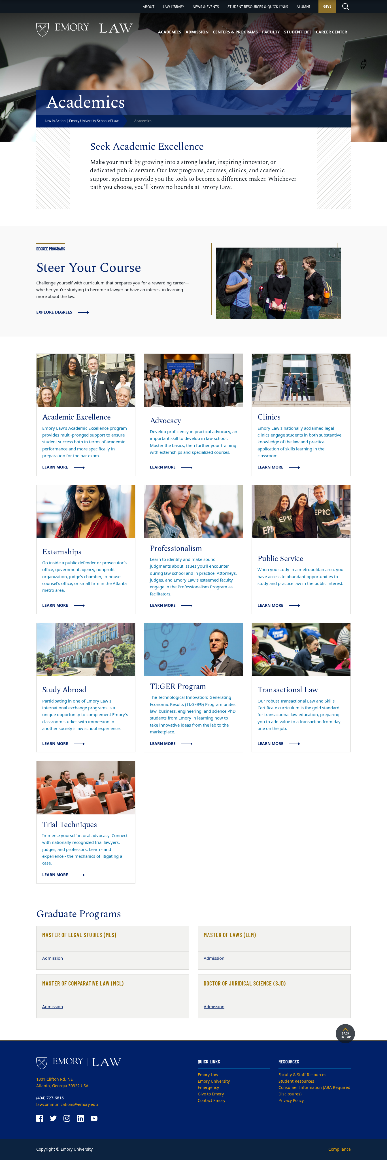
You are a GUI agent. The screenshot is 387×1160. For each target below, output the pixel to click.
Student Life (298, 32)
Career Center (331, 32)
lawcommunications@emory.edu (67, 1105)
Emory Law (208, 1075)
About (148, 6)
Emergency (208, 1088)
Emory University (214, 1081)
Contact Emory (211, 1101)
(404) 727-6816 (50, 1098)
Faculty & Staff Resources (302, 1075)
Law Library (173, 6)
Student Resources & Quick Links (257, 6)
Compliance (339, 1149)
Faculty (271, 32)
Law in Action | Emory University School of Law (81, 121)
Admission (197, 32)
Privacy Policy (291, 1101)
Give (327, 6)
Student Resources (296, 1081)
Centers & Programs (235, 32)
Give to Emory (211, 1094)
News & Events (206, 6)
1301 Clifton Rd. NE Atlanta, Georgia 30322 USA (62, 1082)
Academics (169, 32)
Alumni (303, 6)
